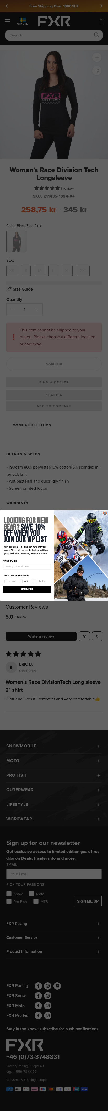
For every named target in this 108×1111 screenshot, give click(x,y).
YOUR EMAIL (10, 561)
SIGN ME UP (27, 589)
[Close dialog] (105, 513)
